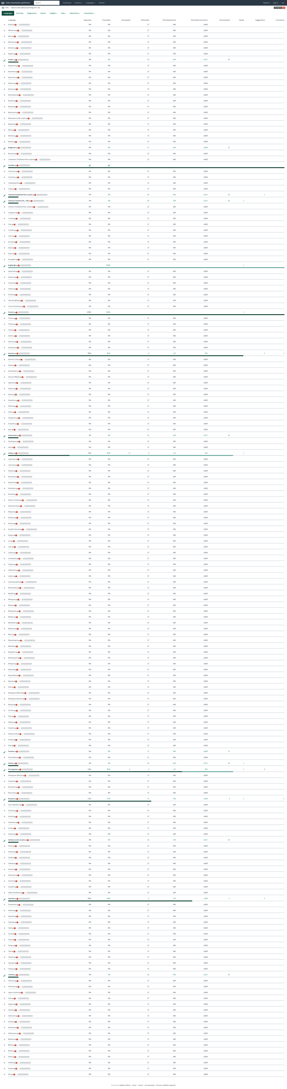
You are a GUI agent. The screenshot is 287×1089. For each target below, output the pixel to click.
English (11, 265)
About (134, 1085)
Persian (11, 751)
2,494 (206, 798)
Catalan (11, 165)
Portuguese (13, 769)
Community (88, 13)
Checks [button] (101, 3)
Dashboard (67, 3)
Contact (140, 1085)
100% (108, 265)
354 (174, 798)
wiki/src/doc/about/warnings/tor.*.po (25, 7)
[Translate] (4, 60)
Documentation (150, 1085)
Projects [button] (78, 3)
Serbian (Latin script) (16, 840)
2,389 (206, 898)
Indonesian (12, 435)
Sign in (275, 3)
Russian (11, 798)
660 (174, 147)
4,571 (206, 59)
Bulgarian (12, 147)
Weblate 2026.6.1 (125, 1085)
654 (174, 59)
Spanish (11, 898)
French (11, 312)
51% (108, 798)
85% (108, 353)
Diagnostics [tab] (32, 13)
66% (108, 898)
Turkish (11, 974)
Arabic (11, 59)
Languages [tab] (8, 13)
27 (148, 147)
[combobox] (47, 3)
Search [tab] (43, 13)
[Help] (283, 3)
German (11, 353)
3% (109, 59)
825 (206, 353)
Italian (11, 453)
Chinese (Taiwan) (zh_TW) (18, 201)
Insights (53, 13)
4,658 (206, 147)
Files (63, 13)
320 (174, 898)
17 (129, 453)
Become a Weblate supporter (166, 1085)
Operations (74, 13)
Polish (10, 763)
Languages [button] (90, 3)
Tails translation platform (17, 2)
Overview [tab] (19, 13)
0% (109, 147)
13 (148, 798)
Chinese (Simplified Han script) (20, 194)
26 (148, 59)
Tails (7, 7)
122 (174, 353)
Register (266, 3)
